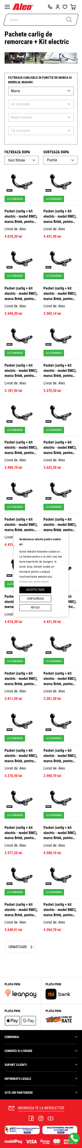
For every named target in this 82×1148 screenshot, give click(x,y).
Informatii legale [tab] (18, 1078)
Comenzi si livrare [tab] (18, 1051)
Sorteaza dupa (56, 152)
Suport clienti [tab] (16, 1065)
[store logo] (24, 6)
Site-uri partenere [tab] (19, 1092)
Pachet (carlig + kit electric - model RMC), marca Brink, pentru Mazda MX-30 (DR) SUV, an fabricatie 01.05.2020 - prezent (21, 910)
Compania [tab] (12, 1037)
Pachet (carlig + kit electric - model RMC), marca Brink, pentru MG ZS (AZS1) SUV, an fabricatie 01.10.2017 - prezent (60, 833)
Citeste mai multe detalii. (34, 581)
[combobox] (41, 19)
